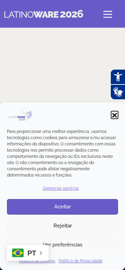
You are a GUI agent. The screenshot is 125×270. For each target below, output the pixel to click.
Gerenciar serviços (61, 188)
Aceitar (62, 207)
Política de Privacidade (80, 261)
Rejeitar (62, 226)
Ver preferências (62, 245)
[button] (114, 114)
